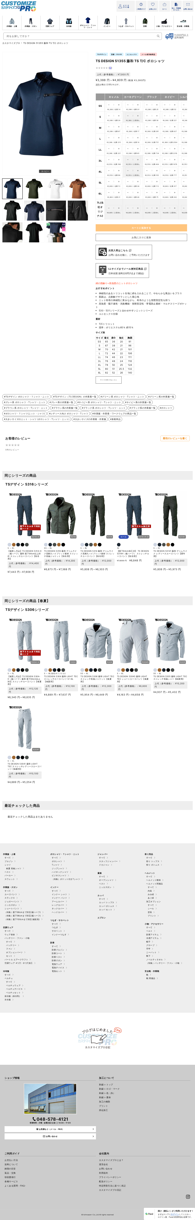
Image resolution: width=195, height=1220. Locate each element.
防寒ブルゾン (58, 950)
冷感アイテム (152, 938)
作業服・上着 (12, 26)
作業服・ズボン (31, 26)
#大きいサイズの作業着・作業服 (89, 419)
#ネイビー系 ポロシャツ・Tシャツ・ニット (99, 402)
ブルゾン (9, 861)
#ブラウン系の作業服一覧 (65, 408)
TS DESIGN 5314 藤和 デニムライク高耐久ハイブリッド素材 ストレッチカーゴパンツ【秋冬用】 (97, 553)
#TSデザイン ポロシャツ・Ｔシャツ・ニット (26, 396)
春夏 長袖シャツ (13, 868)
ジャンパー (103, 854)
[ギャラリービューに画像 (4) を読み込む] (56, 189)
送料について (11, 1164)
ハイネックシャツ (60, 872)
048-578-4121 (52, 1119)
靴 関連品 (150, 978)
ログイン (175, 1214)
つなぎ (55, 927)
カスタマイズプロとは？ (111, 1160)
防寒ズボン (57, 960)
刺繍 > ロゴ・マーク (109, 1088)
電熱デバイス (58, 967)
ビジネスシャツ (59, 875)
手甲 (148, 948)
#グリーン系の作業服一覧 (161, 396)
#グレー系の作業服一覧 (61, 402)
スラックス (10, 898)
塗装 (150, 912)
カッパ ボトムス (106, 906)
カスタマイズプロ (11, 43)
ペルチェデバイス (14, 989)
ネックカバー (58, 908)
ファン (9, 948)
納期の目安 (10, 1168)
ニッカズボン (11, 905)
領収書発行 (10, 1177)
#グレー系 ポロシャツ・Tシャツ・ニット (24, 402)
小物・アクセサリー (164, 26)
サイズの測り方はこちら (108, 380)
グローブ (150, 945)
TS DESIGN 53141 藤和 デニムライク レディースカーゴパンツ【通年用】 (170, 553)
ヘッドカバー (58, 912)
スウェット (10, 879)
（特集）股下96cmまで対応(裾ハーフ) (23, 915)
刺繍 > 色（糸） (107, 1093)
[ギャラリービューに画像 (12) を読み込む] (56, 232)
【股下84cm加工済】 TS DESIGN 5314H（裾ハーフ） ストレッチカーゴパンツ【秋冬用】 (133, 553)
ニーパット (151, 952)
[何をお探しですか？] (158, 36)
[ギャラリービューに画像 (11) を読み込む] (34, 232)
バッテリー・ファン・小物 (17, 938)
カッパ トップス (106, 902)
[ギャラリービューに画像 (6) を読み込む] (12, 210)
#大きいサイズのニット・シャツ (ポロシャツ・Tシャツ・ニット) (36, 419)
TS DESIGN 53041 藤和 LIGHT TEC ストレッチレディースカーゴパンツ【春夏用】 (24, 766)
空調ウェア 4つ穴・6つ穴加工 (19, 963)
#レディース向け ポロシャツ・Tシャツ (68, 413)
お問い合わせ (105, 1168)
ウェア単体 (10, 934)
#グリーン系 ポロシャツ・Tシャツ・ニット (122, 396)
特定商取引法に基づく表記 (112, 1185)
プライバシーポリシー (110, 1177)
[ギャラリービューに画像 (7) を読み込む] (34, 210)
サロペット (57, 931)
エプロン (102, 917)
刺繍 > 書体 (105, 1097)
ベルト (149, 931)
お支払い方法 (11, 1160)
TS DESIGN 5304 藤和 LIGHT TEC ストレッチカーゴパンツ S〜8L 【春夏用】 (61, 679)
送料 (97, 84)
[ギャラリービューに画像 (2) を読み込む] (12, 189)
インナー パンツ (59, 898)
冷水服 (8, 999)
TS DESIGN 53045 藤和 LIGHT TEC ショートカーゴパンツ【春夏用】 (133, 679)
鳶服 (100, 873)
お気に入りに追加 (141, 237)
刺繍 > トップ (106, 1084)
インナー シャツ (59, 894)
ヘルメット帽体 (153, 880)
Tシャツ (55, 865)
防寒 (145, 26)
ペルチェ (9, 978)
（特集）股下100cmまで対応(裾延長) (22, 919)
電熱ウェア (57, 964)
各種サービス (11, 1181)
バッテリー (11, 945)
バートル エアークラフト (16, 959)
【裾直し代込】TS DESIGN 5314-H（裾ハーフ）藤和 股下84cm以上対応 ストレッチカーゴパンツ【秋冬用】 (25, 555)
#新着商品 (115, 419)
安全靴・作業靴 (183, 26)
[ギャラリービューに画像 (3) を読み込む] (34, 189)
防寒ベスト (57, 957)
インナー (106, 26)
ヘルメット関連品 (154, 883)
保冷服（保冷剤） (13, 996)
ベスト (8, 872)
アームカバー (58, 901)
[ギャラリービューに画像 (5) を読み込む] (78, 189)
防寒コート (57, 953)
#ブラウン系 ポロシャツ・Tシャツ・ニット (26, 408)
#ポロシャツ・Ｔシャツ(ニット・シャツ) (24, 413)
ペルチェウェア (13, 985)
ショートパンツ (12, 908)
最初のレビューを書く (175, 438)
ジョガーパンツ (12, 901)
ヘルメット (150, 873)
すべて (8, 857)
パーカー (9, 875)
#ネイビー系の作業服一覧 (138, 402)
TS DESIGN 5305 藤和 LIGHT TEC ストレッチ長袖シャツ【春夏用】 (170, 677)
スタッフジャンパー (108, 861)
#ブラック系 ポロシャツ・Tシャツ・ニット (104, 408)
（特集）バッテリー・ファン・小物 (162, 963)
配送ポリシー (105, 1181)
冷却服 (69, 26)
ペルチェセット (13, 992)
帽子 (148, 941)
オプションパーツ (14, 952)
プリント (152, 915)
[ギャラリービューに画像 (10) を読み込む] (12, 232)
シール (151, 908)
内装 (150, 891)
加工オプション (153, 901)
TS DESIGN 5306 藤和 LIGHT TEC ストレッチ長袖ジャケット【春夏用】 (97, 679)
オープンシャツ (106, 880)
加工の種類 (104, 1101)
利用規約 (103, 1173)
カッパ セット (105, 909)
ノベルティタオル (154, 959)
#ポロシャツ (166, 408)
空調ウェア (50, 26)
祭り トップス (152, 861)
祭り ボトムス (152, 865)
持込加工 (103, 1110)
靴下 (148, 956)
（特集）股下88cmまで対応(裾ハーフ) (23, 912)
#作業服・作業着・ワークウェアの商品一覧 (114, 413)
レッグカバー (58, 905)
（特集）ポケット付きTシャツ (66, 879)
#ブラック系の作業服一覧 (142, 408)
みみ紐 (151, 894)
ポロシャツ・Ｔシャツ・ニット (88, 26)
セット (9, 956)
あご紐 (151, 898)
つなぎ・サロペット (126, 26)
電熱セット (57, 971)
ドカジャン (104, 865)
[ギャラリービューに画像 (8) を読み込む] (56, 210)
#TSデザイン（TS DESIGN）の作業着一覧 (74, 396)
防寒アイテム (152, 934)
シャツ (8, 865)
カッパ (101, 895)
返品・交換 (10, 1173)
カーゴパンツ (11, 894)
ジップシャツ (58, 868)
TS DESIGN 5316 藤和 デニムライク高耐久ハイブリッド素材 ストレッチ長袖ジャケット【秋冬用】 (61, 553)
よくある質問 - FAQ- (15, 1185)
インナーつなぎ (59, 934)
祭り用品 (149, 854)
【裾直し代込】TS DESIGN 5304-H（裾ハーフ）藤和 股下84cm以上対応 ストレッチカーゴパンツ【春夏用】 (24, 680)
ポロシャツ (57, 861)
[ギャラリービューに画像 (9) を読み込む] (78, 210)
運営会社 (103, 1164)
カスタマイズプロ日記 (110, 1190)
